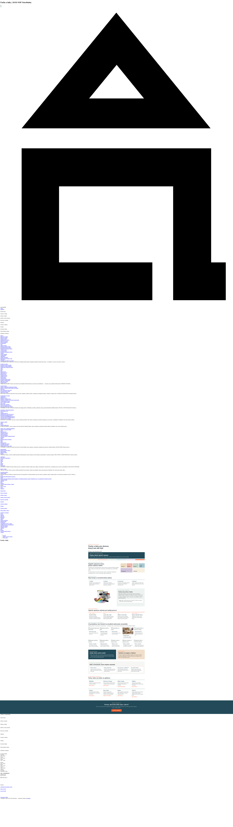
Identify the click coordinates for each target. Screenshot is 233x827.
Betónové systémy (4, 337)
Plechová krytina (3, 375)
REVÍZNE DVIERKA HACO (6, 415)
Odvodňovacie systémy (4, 443)
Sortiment (2, 309)
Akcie (1, 308)
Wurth (1, 461)
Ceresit (1, 459)
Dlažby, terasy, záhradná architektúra (7, 428)
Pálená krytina (3, 373)
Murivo (1, 335)
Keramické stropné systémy (5, 347)
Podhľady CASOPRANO (5, 399)
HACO (1, 412)
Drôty (1, 441)
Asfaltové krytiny (3, 376)
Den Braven (2, 465)
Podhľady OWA (3, 397)
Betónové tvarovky (4, 341)
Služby (1, 477)
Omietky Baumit (3, 354)
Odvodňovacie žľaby (4, 444)
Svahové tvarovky (3, 434)
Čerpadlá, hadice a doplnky (5, 418)
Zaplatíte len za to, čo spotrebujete (37, 478)
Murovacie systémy (4, 336)
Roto (1, 370)
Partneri (1, 476)
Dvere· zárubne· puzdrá (5, 402)
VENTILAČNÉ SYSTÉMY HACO (7, 417)
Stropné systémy (3, 345)
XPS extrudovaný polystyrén (6, 390)
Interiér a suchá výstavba (7, 536)
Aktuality (2, 481)
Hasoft (1, 463)
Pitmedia (28, 798)
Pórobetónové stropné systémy (6, 348)
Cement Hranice (3, 350)
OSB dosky (2, 359)
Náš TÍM (5, 476)
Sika (1, 462)
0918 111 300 (3, 486)
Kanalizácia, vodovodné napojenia (7, 409)
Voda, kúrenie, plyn (4, 411)
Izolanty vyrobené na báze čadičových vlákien (9, 388)
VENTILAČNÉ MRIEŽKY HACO (7, 416)
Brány (1, 440)
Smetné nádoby (3, 473)
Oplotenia (2, 437)
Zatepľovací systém (4, 392)
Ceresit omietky (3, 355)
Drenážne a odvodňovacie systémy (7, 360)
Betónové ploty (3, 431)
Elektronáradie (3, 449)
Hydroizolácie (3, 343)
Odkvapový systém (4, 381)
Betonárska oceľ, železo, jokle (6, 358)
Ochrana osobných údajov (5, 484)
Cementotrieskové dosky (5, 401)
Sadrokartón (2, 396)
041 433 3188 (3, 791)
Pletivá (1, 438)
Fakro (1, 369)
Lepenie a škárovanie (4, 425)
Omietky (2, 353)
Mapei (1, 464)
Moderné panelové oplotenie (5, 439)
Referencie (9, 476)
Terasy (1, 430)
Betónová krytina (3, 372)
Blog (1, 482)
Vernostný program (47, 478)
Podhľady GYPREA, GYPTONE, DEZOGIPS (9, 400)
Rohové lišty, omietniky (5, 404)
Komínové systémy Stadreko (6, 366)
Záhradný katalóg (3, 479)
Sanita (1, 423)
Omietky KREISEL (4, 357)
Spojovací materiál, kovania (5, 405)
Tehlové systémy (3, 338)
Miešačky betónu (3, 452)
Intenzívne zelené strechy (5, 380)
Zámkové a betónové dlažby (5, 429)
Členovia (13, 476)
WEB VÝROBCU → (92, 685)
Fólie (1, 344)
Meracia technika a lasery (5, 450)
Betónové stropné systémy (5, 346)
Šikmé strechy (3, 371)
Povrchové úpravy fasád (5, 391)
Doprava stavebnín (4, 478)
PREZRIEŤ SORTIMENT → (122, 686)
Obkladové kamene (4, 432)
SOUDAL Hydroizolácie (5, 458)
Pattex (1, 460)
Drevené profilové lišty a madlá (6, 406)
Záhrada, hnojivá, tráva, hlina (6, 446)
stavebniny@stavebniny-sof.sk (6, 786)
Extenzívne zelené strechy (5, 379)
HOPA (1, 424)
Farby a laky (2, 403)
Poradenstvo (16, 478)
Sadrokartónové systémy (5, 395)
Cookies (12, 484)
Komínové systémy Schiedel (5, 365)
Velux (1, 368)
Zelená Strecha (3, 378)
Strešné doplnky (3, 382)
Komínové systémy (4, 364)
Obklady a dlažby (3, 422)
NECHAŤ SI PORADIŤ (116, 710)
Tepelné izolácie (3, 385)
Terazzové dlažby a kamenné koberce (7, 436)
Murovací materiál (3, 342)
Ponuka (4, 535)
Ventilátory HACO (4, 413)
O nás (1, 475)
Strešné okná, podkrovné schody (6, 367)
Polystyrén (2, 389)
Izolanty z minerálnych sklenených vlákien (8, 387)
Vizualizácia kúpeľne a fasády (25, 478)
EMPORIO (2, 356)
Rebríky (2, 453)
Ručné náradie (3, 451)
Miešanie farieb (11, 478)
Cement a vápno (3, 349)
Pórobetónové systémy (4, 340)
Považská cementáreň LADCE (6, 352)
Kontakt (2, 483)
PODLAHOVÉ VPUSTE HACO (7, 414)
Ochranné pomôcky (4, 472)
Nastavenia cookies (4, 797)
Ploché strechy (3, 377)
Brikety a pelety (3, 469)
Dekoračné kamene (4, 435)
